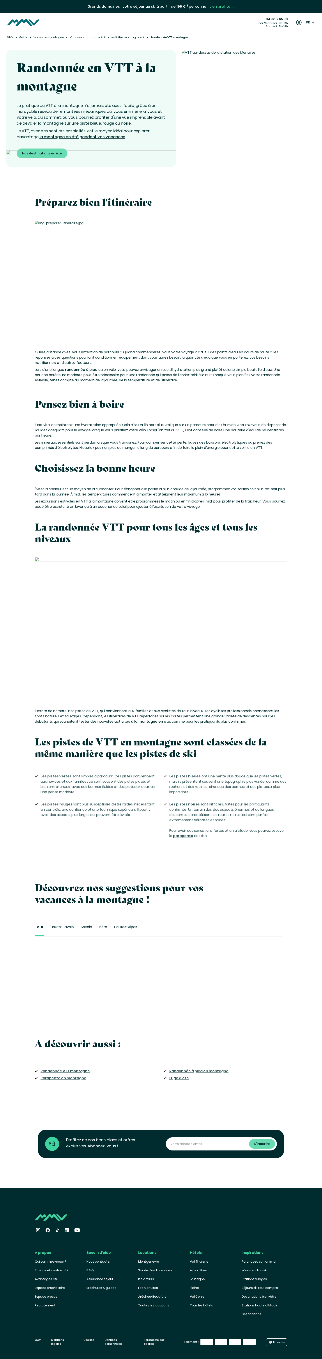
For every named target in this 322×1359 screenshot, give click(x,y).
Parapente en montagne (63, 1078)
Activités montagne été (127, 37)
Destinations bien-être (259, 1296)
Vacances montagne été (87, 37)
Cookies (88, 1340)
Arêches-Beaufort (152, 1296)
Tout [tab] (39, 926)
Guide (23, 37)
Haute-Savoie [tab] (62, 926)
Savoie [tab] (86, 926)
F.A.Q (90, 1270)
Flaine (194, 1288)
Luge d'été (179, 1078)
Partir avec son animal (259, 1261)
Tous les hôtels (201, 1305)
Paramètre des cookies (154, 1342)
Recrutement (45, 1305)
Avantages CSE (46, 1279)
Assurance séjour (100, 1279)
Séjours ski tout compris (260, 1288)
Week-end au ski (254, 1270)
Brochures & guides (101, 1288)
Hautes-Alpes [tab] (125, 926)
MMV (10, 37)
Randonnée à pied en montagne (198, 1071)
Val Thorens (199, 1261)
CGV (38, 1340)
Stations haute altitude (260, 1305)
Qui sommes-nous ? (50, 1261)
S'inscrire (262, 1143)
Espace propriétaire (50, 1288)
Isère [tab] (103, 926)
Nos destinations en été (42, 153)
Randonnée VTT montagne (65, 1071)
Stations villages (254, 1279)
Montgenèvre (148, 1261)
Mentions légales (57, 1342)
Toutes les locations (153, 1305)
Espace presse (46, 1296)
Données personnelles (113, 1342)
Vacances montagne (49, 37)
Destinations (251, 1314)
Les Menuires (148, 1288)
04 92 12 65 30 (277, 19)
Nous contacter (99, 1261)
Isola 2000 (146, 1279)
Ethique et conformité (52, 1270)
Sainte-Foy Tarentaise (155, 1270)
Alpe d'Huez (199, 1270)
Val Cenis (197, 1296)
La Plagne (197, 1279)
